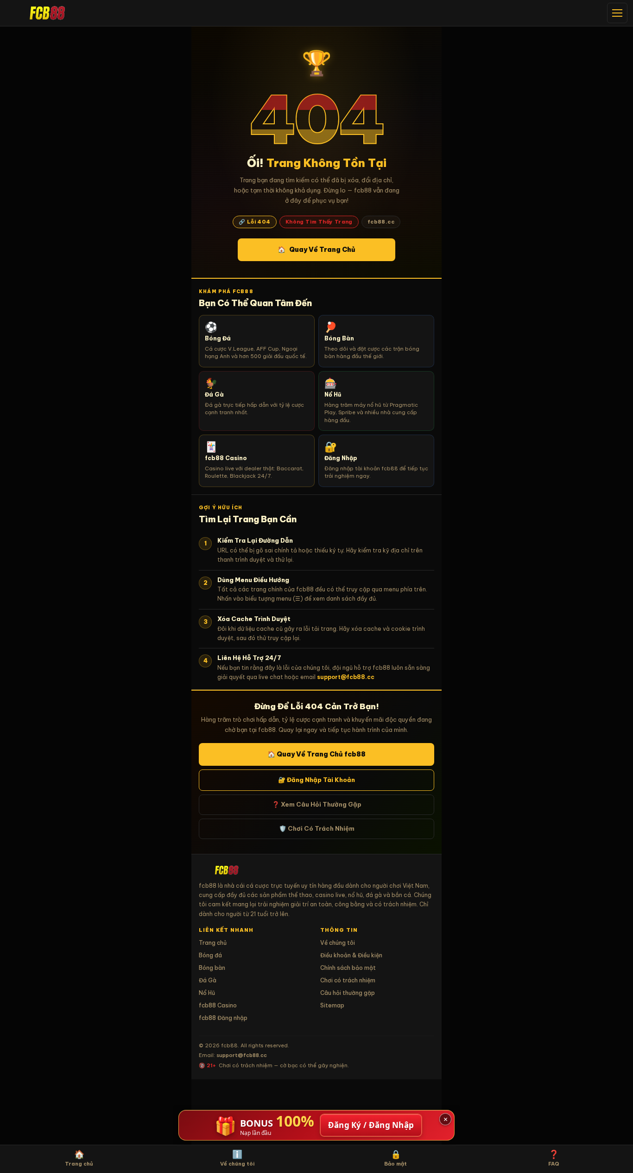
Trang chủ (213, 942)
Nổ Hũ (207, 992)
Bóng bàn (212, 967)
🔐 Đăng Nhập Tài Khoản (316, 779)
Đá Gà (207, 980)
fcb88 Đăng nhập (223, 1017)
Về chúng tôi (337, 942)
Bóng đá (210, 955)
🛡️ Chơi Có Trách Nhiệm (316, 828)
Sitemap (332, 1005)
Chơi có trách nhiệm (347, 980)
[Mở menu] (617, 13)
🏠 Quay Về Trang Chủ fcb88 (316, 754)
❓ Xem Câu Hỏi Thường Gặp (316, 804)
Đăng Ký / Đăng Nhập (371, 1125)
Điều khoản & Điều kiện (351, 955)
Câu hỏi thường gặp (347, 992)
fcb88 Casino (218, 1005)
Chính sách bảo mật (348, 967)
